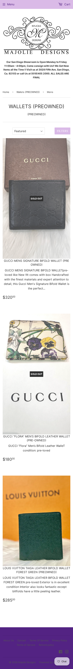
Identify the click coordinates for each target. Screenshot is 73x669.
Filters (62, 130)
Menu (10, 4)
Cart (66, 4)
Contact (21, 640)
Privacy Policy (59, 640)
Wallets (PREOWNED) (28, 92)
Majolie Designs (27, 662)
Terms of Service (26, 644)
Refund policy (46, 644)
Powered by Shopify (50, 662)
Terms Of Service (39, 640)
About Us (8, 640)
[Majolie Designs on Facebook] (60, 652)
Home (6, 92)
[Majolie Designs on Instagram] (67, 652)
